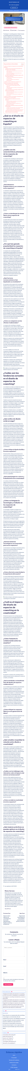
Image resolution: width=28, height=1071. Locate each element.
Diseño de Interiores (7, 1036)
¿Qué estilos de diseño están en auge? (12, 84)
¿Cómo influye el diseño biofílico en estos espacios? (13, 86)
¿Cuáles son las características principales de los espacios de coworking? (13, 69)
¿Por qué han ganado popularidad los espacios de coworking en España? (14, 76)
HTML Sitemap (14, 1067)
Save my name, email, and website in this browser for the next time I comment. (13, 980)
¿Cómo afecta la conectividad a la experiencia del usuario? (14, 94)
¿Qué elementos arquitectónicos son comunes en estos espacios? (14, 71)
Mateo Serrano (10, 891)
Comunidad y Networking (10, 27)
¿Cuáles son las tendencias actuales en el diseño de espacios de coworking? (12, 82)
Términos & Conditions (14, 1060)
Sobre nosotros (16, 10)
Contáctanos (11, 10)
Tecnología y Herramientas (9, 1041)
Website (5, 972)
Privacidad (14, 1057)
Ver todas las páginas (14, 4)
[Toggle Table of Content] (21, 64)
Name (5, 959)
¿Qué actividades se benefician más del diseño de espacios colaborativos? (14, 101)
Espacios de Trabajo (7, 1038)
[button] (8, 908)
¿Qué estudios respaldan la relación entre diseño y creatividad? (14, 106)
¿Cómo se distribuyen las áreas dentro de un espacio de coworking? (14, 73)
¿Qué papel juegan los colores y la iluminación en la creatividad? (14, 88)
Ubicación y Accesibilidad (8, 1043)
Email (5, 966)
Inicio (14, 1055)
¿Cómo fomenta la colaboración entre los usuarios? (12, 99)
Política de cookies (14, 1062)
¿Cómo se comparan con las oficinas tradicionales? (12, 80)
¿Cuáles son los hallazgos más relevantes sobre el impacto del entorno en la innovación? (14, 108)
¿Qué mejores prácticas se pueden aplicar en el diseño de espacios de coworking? (13, 111)
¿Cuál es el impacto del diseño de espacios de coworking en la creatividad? (13, 97)
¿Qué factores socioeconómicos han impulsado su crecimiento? (14, 78)
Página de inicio (14, 7)
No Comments (22, 30)
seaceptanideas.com (14, 2)
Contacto (14, 1065)
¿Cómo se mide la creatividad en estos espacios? (14, 109)
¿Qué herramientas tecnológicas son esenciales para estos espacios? (14, 92)
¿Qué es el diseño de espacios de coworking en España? (13, 67)
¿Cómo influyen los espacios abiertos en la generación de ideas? (13, 104)
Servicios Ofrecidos (7, 1039)
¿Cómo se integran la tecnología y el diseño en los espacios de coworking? (14, 90)
